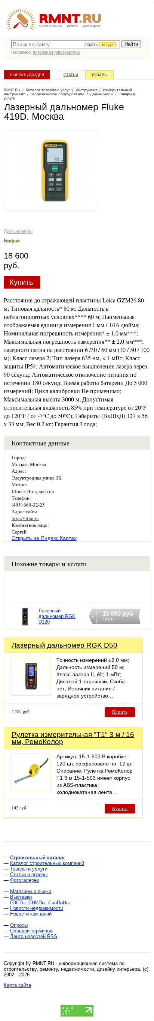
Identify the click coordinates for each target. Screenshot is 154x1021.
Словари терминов (31, 931)
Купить (21, 282)
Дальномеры (18, 231)
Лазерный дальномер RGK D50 (64, 645)
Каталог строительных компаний (47, 863)
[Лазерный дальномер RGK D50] (31, 693)
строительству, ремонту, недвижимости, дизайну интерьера (72, 969)
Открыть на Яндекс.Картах (44, 538)
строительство (50, 25)
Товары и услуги (28, 869)
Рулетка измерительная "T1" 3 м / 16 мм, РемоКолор (73, 738)
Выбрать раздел (27, 75)
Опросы (19, 925)
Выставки (21, 897)
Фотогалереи (24, 880)
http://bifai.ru (25, 518)
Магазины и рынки (30, 891)
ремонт (72, 25)
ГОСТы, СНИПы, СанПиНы (40, 902)
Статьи (71, 75)
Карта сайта (17, 985)
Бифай (12, 241)
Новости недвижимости (36, 908)
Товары (99, 75)
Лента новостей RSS (33, 936)
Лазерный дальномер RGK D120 (57, 616)
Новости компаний (31, 914)
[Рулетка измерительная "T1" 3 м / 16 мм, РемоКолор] (31, 790)
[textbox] (65, 44)
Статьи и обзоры (28, 874)
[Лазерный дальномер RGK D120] (25, 626)
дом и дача (91, 25)
